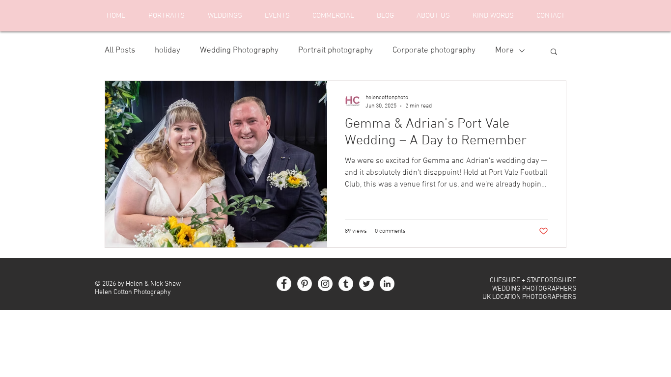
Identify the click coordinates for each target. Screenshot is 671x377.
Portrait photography (335, 50)
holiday (167, 50)
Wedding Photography (239, 50)
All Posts (120, 50)
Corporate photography (433, 50)
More (504, 50)
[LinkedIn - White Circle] (387, 283)
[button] (554, 52)
